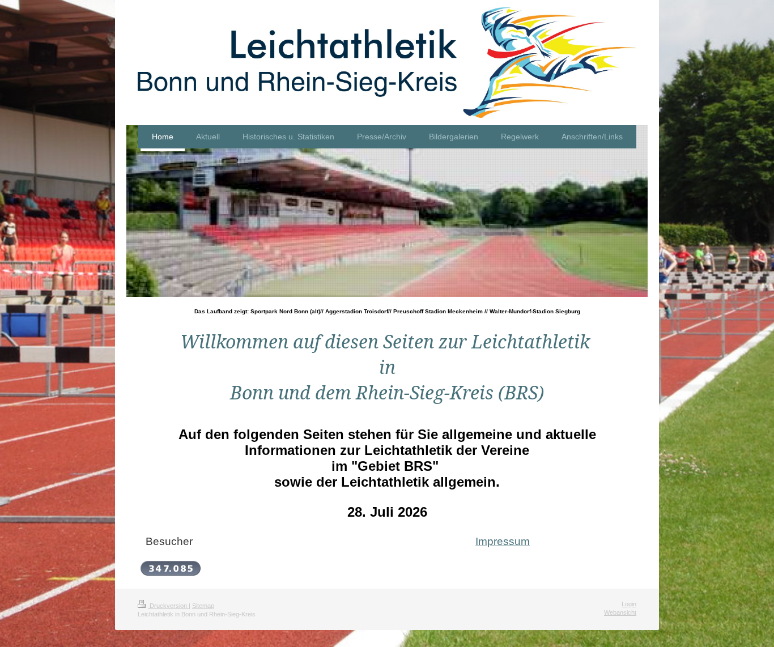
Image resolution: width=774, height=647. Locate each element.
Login (629, 604)
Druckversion (168, 605)
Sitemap (203, 605)
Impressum (502, 541)
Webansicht (620, 612)
